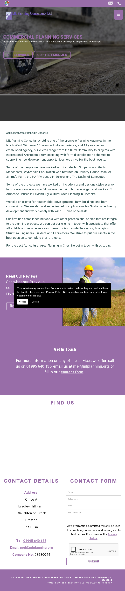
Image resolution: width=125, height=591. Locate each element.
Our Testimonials (52, 55)
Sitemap (107, 583)
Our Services (18, 55)
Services (60, 583)
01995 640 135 (39, 366)
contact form (72, 372)
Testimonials (76, 583)
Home (50, 583)
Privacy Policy (54, 292)
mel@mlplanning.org (91, 366)
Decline (35, 301)
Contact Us (93, 583)
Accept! (22, 301)
